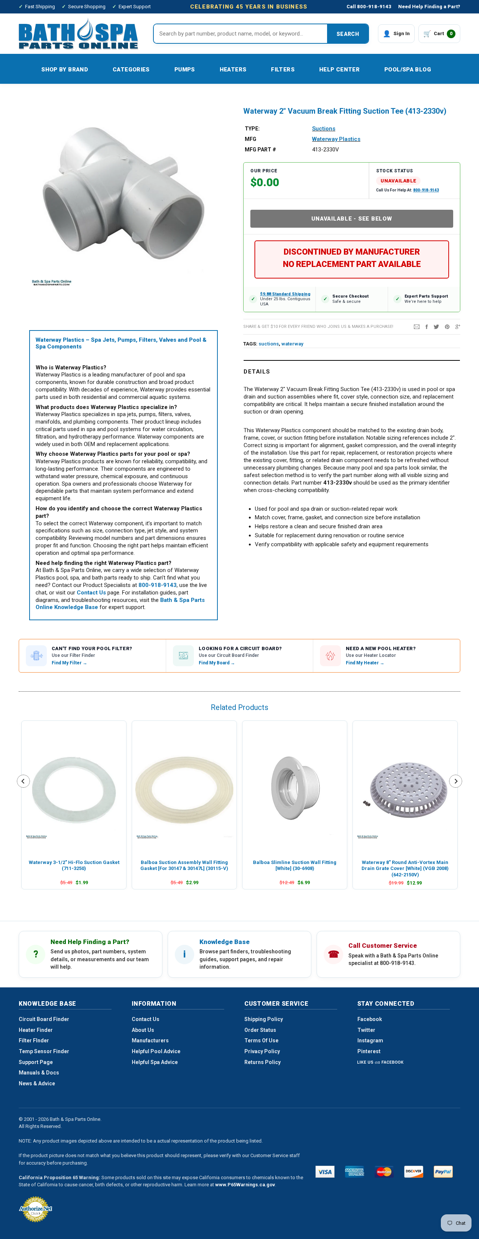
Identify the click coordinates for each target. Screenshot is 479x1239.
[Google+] (457, 326)
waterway (292, 344)
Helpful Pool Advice (156, 1051)
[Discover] (413, 1172)
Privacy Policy (262, 1051)
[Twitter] (436, 326)
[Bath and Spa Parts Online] (78, 33)
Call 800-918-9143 (369, 6)
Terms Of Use (261, 1040)
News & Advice (37, 1083)
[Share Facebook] (426, 326)
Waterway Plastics (336, 139)
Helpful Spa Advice (155, 1062)
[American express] (354, 1172)
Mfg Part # (260, 150)
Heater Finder (36, 1030)
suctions (269, 344)
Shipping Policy (263, 1019)
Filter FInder (34, 1040)
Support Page (36, 1062)
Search (347, 34)
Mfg (250, 139)
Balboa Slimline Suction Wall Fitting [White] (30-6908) (294, 865)
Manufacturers (150, 1040)
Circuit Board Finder (44, 1019)
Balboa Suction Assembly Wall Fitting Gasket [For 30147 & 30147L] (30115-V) (184, 865)
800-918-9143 (426, 190)
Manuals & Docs (39, 1073)
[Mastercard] (384, 1172)
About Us (143, 1030)
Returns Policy (262, 1062)
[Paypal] (443, 1172)
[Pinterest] (447, 326)
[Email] (416, 326)
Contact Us (145, 1019)
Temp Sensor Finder (44, 1051)
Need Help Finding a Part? (429, 6)
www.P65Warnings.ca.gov (245, 1184)
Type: (252, 129)
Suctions (323, 128)
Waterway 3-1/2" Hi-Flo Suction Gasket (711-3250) (74, 865)
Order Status (260, 1030)
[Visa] (325, 1172)
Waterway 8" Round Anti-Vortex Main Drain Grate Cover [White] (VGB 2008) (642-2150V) (405, 868)
